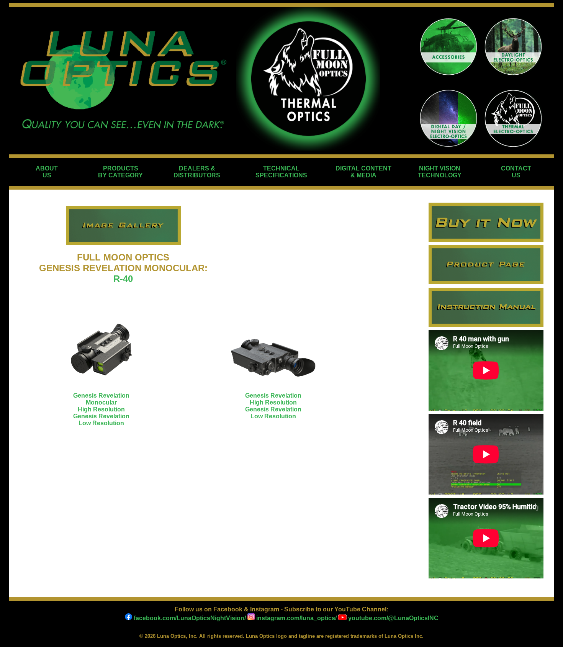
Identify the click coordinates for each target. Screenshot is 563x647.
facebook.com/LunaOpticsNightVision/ (189, 618)
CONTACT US (516, 172)
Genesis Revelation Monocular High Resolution (101, 402)
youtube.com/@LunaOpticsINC (393, 618)
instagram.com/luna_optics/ (296, 618)
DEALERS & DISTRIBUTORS (196, 172)
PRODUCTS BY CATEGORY (120, 172)
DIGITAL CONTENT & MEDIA (363, 172)
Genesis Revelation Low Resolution (101, 419)
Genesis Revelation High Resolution (273, 399)
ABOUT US (47, 172)
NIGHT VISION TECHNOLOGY (440, 172)
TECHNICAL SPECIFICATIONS (281, 172)
